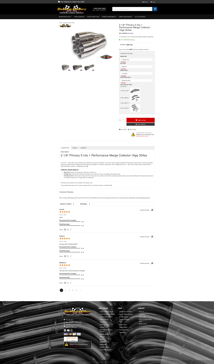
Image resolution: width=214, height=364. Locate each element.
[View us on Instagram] (71, 331)
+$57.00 (124, 108)
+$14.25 (124, 90)
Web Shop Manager (126, 362)
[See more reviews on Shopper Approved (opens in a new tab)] (71, 229)
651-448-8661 (69, 320)
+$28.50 (124, 98)
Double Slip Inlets (125, 77)
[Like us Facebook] (65, 331)
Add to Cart (142, 120)
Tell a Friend (132, 129)
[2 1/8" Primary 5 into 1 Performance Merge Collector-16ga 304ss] (88, 44)
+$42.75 (124, 103)
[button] (134, 9)
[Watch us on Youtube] (68, 331)
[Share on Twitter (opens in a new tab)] (68, 229)
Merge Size (123, 56)
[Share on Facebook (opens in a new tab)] (65, 230)
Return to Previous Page (68, 22)
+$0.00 (123, 86)
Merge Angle (124, 70)
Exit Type (123, 63)
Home (60, 22)
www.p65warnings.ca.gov (142, 136)
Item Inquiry (124, 129)
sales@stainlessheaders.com (73, 324)
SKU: (120, 33)
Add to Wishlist (141, 124)
